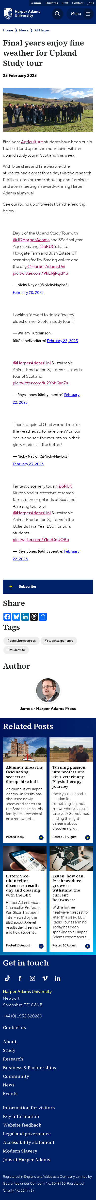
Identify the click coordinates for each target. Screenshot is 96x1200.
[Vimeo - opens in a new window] (45, 978)
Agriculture (32, 142)
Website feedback (22, 1125)
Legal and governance (27, 1133)
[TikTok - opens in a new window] (7, 978)
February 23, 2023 (28, 464)
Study (9, 1050)
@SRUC (47, 246)
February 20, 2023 (28, 293)
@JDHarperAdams (31, 240)
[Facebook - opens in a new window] (20, 978)
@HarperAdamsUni (46, 266)
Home (8, 30)
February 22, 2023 (62, 341)
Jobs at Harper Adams (26, 1159)
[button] (58, 14)
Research (13, 1059)
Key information (21, 1116)
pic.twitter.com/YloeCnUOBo (41, 540)
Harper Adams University (27, 992)
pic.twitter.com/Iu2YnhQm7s (40, 383)
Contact (77, 3)
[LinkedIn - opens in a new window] (57, 978)
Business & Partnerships (29, 1067)
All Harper (42, 30)
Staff (65, 3)
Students (52, 3)
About (9, 1041)
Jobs (90, 3)
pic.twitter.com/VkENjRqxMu (40, 273)
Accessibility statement (28, 1142)
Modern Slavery (20, 1151)
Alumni (36, 3)
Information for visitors (29, 1108)
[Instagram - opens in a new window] (32, 978)
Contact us (14, 1027)
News (23, 30)
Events (10, 1093)
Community (16, 1076)
